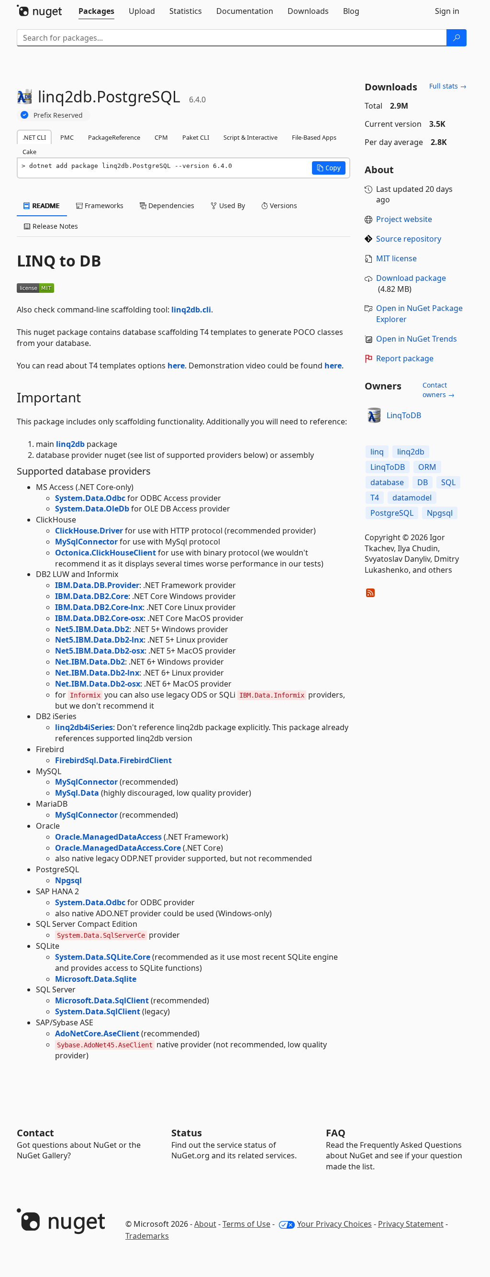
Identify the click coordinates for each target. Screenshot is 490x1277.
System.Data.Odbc (90, 498)
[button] (328, 168)
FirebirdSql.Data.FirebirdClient (113, 760)
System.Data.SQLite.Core (102, 957)
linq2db (70, 444)
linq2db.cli (191, 309)
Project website (404, 219)
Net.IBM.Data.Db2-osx (97, 683)
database (387, 482)
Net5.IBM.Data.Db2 (92, 629)
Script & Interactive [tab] (250, 137)
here (176, 365)
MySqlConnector (86, 541)
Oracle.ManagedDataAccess (108, 837)
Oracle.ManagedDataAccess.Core (118, 848)
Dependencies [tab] (170, 205)
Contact (35, 1132)
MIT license (396, 258)
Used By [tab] (231, 205)
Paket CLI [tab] (195, 137)
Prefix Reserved (58, 115)
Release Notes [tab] (54, 226)
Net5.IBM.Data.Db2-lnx (99, 639)
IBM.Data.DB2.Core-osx (99, 618)
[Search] (456, 37)
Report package (405, 358)
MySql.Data (77, 793)
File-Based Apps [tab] (314, 137)
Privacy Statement (411, 1224)
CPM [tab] (161, 137)
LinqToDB (404, 415)
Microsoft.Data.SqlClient (102, 1000)
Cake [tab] (29, 151)
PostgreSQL (391, 513)
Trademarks (147, 1236)
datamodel (412, 497)
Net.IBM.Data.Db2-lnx (97, 672)
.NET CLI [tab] (34, 137)
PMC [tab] (67, 137)
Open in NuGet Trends (416, 338)
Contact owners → (439, 389)
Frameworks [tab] (103, 205)
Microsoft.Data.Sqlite (95, 979)
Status (186, 1132)
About (205, 1224)
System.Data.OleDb (92, 508)
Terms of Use (246, 1224)
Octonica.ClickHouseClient (105, 552)
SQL (448, 482)
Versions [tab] (282, 205)
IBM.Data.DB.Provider (97, 585)
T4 (374, 497)
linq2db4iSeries (84, 727)
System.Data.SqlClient (97, 1011)
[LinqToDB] (374, 415)
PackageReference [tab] (114, 137)
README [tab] (45, 205)
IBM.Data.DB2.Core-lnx (99, 607)
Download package (411, 278)
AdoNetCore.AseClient (97, 1033)
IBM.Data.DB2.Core (91, 596)
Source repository (408, 238)
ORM (427, 467)
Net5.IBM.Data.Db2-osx (100, 650)
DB (422, 482)
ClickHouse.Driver (89, 530)
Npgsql (68, 880)
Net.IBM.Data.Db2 (90, 661)
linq (377, 451)
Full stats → (448, 85)
